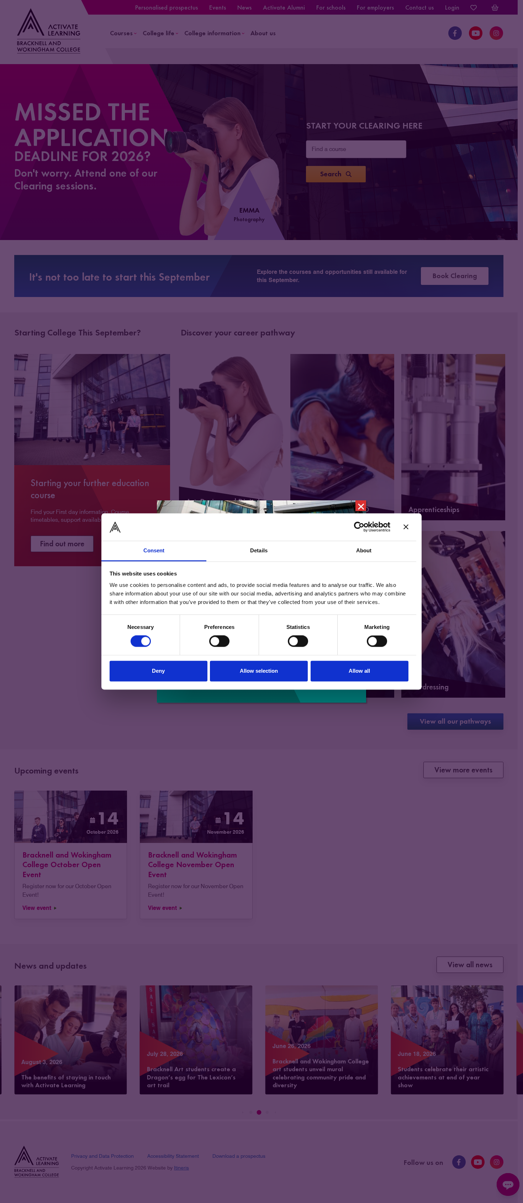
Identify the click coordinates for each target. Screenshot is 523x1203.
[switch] (219, 641)
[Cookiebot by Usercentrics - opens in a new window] (359, 527)
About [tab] (364, 550)
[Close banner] (405, 527)
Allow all (359, 671)
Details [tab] (259, 550)
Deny (158, 671)
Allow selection (259, 671)
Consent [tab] (154, 550)
